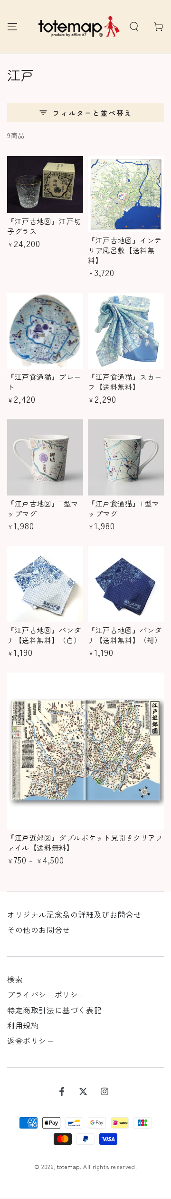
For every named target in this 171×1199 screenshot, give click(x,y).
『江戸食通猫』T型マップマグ (123, 508)
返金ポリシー (31, 1040)
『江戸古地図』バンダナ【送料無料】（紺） (125, 635)
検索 (15, 979)
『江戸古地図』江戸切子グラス (44, 226)
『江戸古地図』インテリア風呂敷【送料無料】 (125, 250)
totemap (68, 1166)
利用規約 (22, 1025)
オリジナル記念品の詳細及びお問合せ (74, 914)
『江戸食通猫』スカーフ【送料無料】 (125, 382)
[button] (134, 27)
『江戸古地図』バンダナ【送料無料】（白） (44, 635)
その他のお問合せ (38, 929)
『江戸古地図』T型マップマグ (42, 508)
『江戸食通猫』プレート (44, 382)
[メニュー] (12, 27)
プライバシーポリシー (46, 994)
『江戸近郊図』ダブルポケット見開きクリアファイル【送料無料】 (85, 842)
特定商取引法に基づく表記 (54, 1010)
